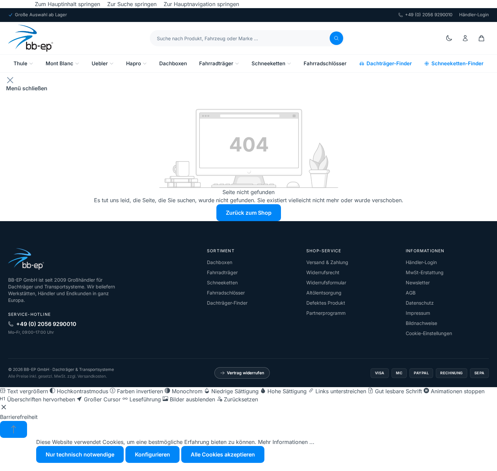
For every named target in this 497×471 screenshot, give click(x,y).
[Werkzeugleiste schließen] (3, 408)
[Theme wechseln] (449, 38)
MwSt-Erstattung (425, 272)
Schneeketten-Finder (457, 63)
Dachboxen (173, 63)
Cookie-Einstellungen (429, 333)
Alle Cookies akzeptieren (223, 454)
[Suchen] (336, 38)
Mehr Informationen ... (286, 442)
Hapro (133, 63)
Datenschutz (420, 303)
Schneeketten (268, 63)
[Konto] (465, 38)
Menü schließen (26, 88)
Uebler (100, 63)
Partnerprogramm (326, 313)
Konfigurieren (152, 454)
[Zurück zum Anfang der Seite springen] (13, 429)
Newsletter (418, 282)
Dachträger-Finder (389, 63)
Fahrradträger (216, 63)
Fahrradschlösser (325, 63)
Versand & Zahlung (327, 262)
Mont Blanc (59, 63)
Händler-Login (474, 14)
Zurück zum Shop (248, 212)
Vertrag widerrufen (245, 372)
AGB (411, 293)
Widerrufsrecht (322, 272)
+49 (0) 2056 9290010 (428, 14)
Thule (20, 63)
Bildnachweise (421, 323)
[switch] (24, 391)
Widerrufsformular (326, 282)
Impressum (418, 313)
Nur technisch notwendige (80, 454)
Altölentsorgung (323, 293)
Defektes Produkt (325, 303)
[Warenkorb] (481, 38)
